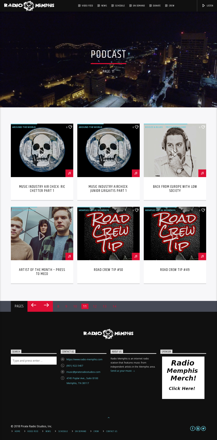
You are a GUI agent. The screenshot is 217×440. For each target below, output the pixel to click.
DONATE (157, 6)
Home (17, 431)
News (104, 6)
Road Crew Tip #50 (108, 270)
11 (85, 306)
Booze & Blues (154, 127)
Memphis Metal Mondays (94, 210)
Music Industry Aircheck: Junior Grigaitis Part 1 (108, 189)
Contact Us (111, 431)
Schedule (120, 6)
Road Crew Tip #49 (175, 270)
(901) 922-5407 (74, 365)
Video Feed (87, 6)
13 (104, 306)
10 (75, 306)
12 (95, 306)
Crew (171, 6)
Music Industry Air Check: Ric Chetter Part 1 (42, 189)
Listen (209, 6)
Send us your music (122, 370)
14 (114, 306)
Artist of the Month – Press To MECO (42, 272)
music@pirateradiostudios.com (83, 372)
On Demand (139, 6)
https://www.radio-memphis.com (84, 359)
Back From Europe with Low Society (175, 189)
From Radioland (176, 127)
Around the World (24, 127)
